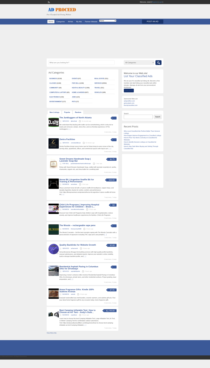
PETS (74, 101)
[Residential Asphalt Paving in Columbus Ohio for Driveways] (53, 275)
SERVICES (98, 83)
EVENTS (75, 78)
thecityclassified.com (130, 105)
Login (160, 2)
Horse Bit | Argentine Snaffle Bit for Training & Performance (76, 180)
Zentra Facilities (67, 139)
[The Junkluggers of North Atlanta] (53, 126)
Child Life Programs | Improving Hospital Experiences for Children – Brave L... (79, 206)
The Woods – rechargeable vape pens (77, 225)
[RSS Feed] (49, 2)
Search (126, 113)
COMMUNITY (53, 88)
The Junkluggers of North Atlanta (75, 117)
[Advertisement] (105, 41)
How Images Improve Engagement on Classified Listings (142, 135)
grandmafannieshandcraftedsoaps (81, 163)
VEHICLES (98, 92)
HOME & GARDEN (78, 92)
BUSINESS (53, 78)
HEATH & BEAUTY (78, 88)
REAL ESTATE (99, 78)
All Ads (70, 22)
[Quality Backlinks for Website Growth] (53, 254)
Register (154, 2)
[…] (69, 129)
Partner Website (91, 22)
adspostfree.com (129, 101)
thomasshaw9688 (76, 229)
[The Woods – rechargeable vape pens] (53, 234)
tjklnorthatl (74, 121)
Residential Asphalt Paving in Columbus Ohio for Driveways (78, 267)
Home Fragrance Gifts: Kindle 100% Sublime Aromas (76, 290)
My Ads (79, 22)
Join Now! (129, 90)
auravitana (74, 184)
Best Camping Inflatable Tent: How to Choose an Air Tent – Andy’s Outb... (77, 311)
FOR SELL (75, 83)
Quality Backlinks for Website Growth (77, 245)
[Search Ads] (158, 62)
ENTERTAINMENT (55, 101)
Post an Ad (152, 21)
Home (51, 22)
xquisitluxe (74, 315)
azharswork (74, 248)
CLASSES (52, 83)
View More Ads (52, 333)
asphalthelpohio (75, 271)
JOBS (74, 97)
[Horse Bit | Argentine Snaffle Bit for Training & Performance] (53, 188)
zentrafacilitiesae (76, 143)
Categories (60, 22)
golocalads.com (129, 103)
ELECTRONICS (54, 97)
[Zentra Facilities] (53, 148)
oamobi (73, 294)
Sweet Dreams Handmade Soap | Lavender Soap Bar (75, 160)
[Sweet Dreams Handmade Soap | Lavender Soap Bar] (53, 167)
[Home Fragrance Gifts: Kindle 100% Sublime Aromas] (53, 298)
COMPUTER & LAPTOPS (57, 92)
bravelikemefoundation (77, 209)
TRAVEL (97, 88)
